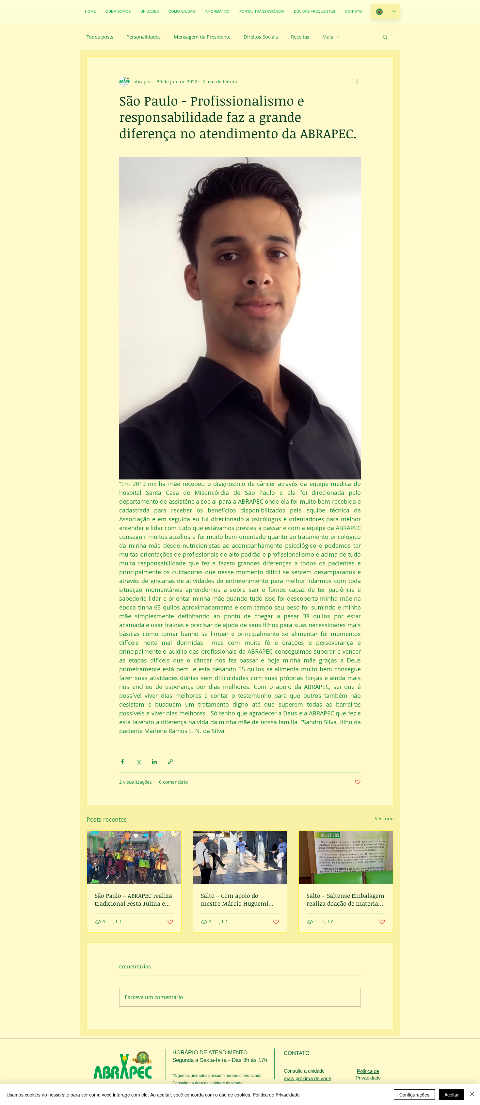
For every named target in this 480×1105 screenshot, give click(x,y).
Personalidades (143, 36)
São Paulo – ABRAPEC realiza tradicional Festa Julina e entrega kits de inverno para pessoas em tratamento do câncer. (134, 899)
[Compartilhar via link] (170, 762)
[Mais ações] (357, 81)
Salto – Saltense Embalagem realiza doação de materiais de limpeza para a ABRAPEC (345, 899)
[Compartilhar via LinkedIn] (154, 762)
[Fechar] (472, 1094)
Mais (327, 36)
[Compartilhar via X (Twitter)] (138, 762)
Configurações (414, 1094)
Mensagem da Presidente (202, 36)
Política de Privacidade (276, 1094)
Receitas (300, 36)
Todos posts (100, 36)
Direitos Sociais (261, 36)
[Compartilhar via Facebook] (122, 762)
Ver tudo (384, 818)
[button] (385, 36)
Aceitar (451, 1094)
